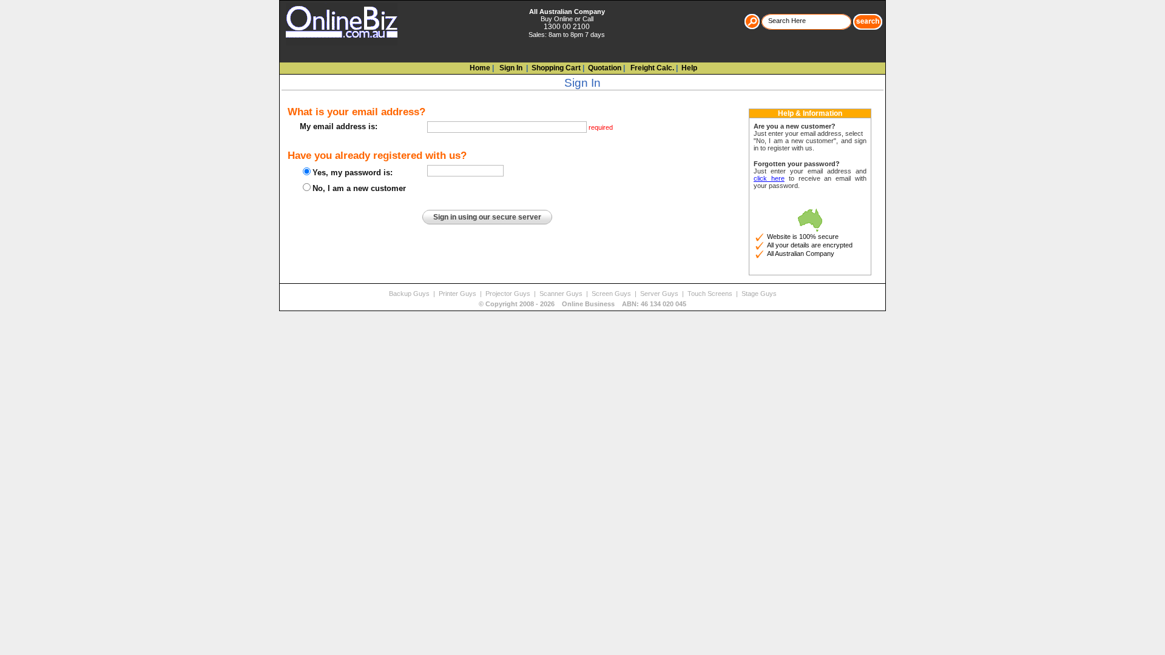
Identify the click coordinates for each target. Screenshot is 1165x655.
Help (689, 68)
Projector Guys (508, 293)
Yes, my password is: (352, 172)
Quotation (604, 68)
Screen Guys (612, 293)
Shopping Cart (556, 68)
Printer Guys (458, 293)
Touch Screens (710, 293)
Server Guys (660, 293)
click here (769, 178)
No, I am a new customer (359, 188)
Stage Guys (759, 293)
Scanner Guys (561, 293)
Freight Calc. (651, 68)
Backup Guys (410, 293)
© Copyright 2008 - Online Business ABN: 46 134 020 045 (582, 303)
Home (480, 68)
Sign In (510, 68)
